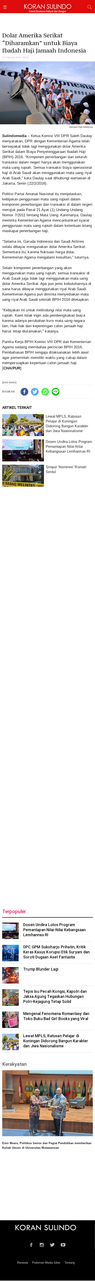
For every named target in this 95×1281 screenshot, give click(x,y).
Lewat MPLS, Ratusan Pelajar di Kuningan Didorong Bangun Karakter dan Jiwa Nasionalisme (55, 1041)
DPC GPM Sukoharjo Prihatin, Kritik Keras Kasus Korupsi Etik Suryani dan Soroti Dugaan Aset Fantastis (56, 952)
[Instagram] (42, 1244)
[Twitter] (35, 392)
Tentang (70, 1262)
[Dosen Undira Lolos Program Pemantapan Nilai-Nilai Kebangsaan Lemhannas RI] (23, 450)
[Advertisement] (47, 695)
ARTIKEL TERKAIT (17, 407)
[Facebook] (24, 392)
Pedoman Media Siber (46, 1262)
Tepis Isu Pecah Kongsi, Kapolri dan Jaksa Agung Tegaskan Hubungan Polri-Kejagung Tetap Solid (55, 996)
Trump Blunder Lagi (41, 969)
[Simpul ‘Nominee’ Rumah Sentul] (23, 476)
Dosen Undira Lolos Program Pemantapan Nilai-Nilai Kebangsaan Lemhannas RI (69, 446)
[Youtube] (63, 1244)
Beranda (22, 1262)
